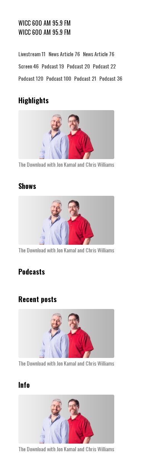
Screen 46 (28, 66)
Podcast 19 (53, 66)
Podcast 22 (104, 66)
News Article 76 (64, 54)
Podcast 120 (30, 78)
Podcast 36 (110, 78)
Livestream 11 (31, 54)
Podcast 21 (85, 78)
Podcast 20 (78, 66)
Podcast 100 (58, 78)
